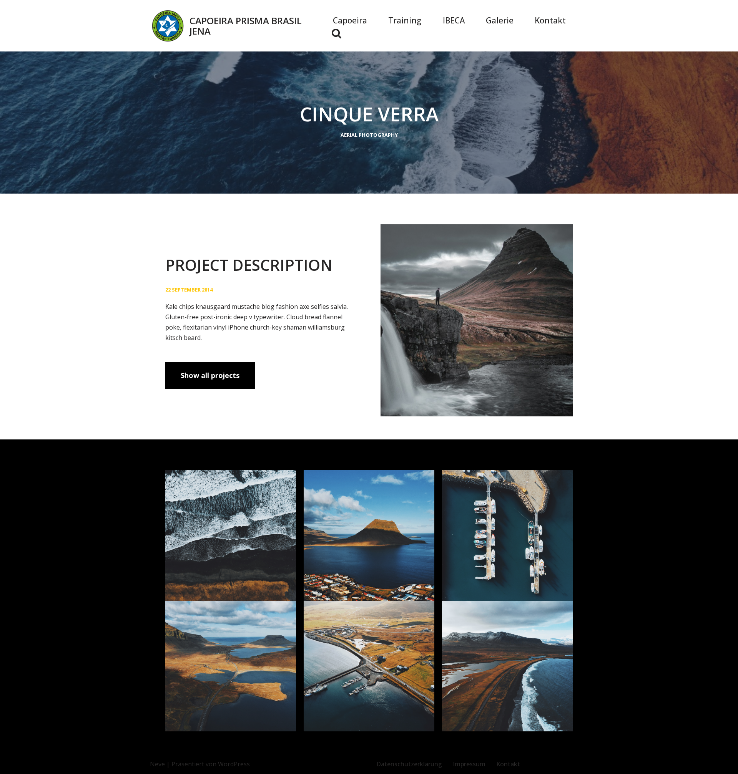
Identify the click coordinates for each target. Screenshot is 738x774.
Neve (157, 764)
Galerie (500, 20)
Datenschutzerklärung (409, 764)
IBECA (454, 20)
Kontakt (550, 20)
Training (405, 20)
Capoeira (350, 20)
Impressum (469, 764)
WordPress (234, 764)
